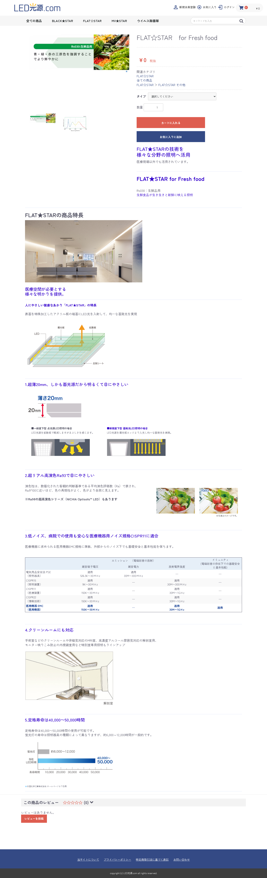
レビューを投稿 (34, 818)
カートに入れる (170, 123)
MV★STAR (119, 20)
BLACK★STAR (62, 20)
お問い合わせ (181, 859)
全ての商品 (34, 20)
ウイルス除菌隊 (148, 20)
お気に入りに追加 (171, 137)
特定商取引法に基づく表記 (152, 859)
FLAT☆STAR (92, 20)
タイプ (141, 96)
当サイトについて (88, 859)
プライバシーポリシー (117, 859)
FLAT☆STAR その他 (171, 84)
